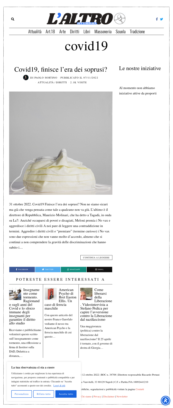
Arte (62, 31)
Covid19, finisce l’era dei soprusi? (60, 69)
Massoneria (103, 31)
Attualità (34, 31)
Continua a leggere (96, 257)
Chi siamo (86, 396)
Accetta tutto (66, 394)
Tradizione (137, 31)
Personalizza (22, 394)
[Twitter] (161, 19)
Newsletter (122, 396)
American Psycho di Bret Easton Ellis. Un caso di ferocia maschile (60, 299)
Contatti (140, 389)
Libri (86, 31)
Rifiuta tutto (44, 394)
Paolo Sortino (45, 77)
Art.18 (50, 31)
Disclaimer (109, 396)
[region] (44, 381)
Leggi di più (59, 385)
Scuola (121, 31)
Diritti (74, 31)
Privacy (97, 396)
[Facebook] (157, 19)
